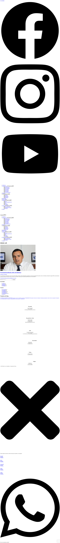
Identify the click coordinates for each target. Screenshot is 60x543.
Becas (6, 201)
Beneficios (3, 200)
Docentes (6, 208)
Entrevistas (6, 197)
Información (6, 196)
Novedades (6, 227)
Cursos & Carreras (4, 217)
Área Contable (7, 188)
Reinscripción (4, 198)
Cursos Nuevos (7, 218)
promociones (4, 298)
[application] (5, 200)
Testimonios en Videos (8, 207)
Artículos (6, 226)
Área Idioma (6, 191)
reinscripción (13, 298)
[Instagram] (30, 127)
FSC (5, 234)
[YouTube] (30, 179)
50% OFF (11, 297)
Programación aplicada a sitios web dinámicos (10, 272)
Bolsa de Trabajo (4, 199)
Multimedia (3, 224)
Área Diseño (7, 189)
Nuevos (3, 294)
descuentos (28, 297)
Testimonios (3, 205)
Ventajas (6, 203)
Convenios (6, 204)
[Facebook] (30, 59)
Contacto (3, 209)
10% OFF (2, 297)
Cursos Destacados (7, 192)
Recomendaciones (7, 206)
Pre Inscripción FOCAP (8, 233)
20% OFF (7, 297)
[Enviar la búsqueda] (12, 279)
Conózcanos (4, 216)
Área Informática (7, 219)
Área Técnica (7, 190)
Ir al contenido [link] (2, 0)
